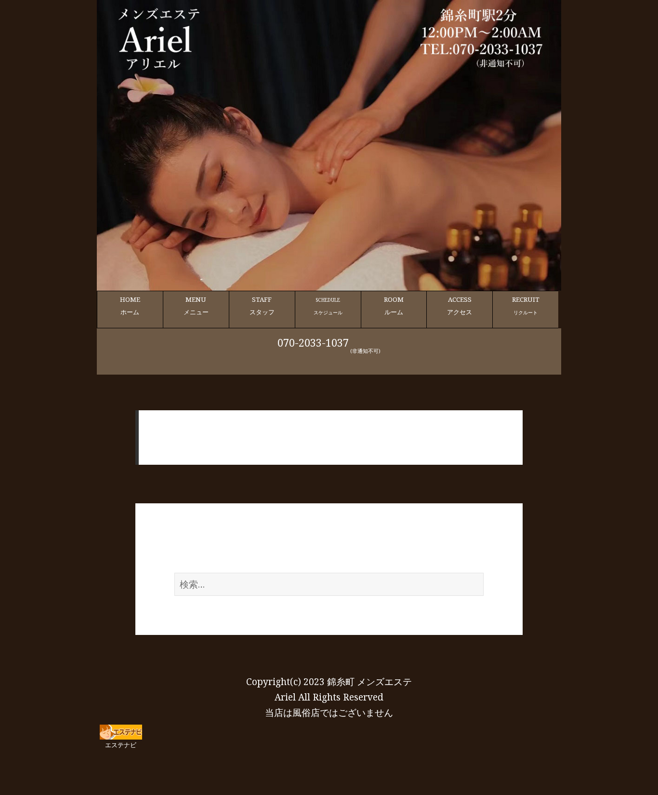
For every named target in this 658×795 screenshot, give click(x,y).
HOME (130, 305)
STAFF (262, 305)
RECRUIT (526, 305)
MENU (196, 305)
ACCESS (459, 305)
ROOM (394, 305)
